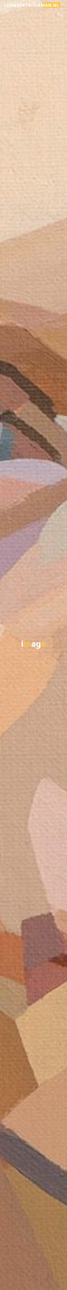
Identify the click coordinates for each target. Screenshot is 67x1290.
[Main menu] (61, 15)
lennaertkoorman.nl (31, 5)
